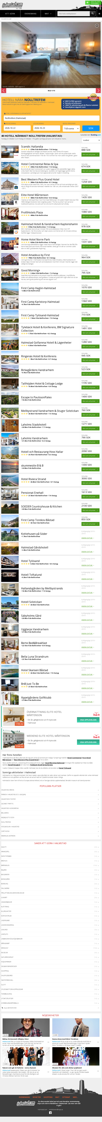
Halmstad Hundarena (10, 808)
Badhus (4, 861)
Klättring (5, 907)
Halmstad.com (6, 19)
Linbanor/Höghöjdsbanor (11, 939)
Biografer (5, 874)
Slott (3, 985)
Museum (4, 953)
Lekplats (4, 934)
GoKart (4, 897)
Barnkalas (5, 865)
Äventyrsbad (6, 856)
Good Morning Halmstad (54, 763)
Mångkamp (5, 943)
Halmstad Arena (7, 790)
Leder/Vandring (7, 925)
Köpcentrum (6, 916)
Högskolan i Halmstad (10, 827)
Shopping (5, 971)
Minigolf (4, 948)
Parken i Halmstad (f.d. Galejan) (13, 794)
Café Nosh (5, 831)
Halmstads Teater (8, 799)
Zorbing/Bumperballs (10, 1003)
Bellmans (5, 813)
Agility (3, 847)
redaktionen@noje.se (56, 1109)
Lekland (4, 930)
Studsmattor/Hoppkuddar (12, 989)
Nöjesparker (6, 962)
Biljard (4, 870)
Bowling (4, 884)
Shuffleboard (7, 975)
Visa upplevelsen (88, 720)
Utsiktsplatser (7, 998)
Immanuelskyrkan (8, 836)
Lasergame (5, 920)
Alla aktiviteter (10, 1008)
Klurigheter (6, 911)
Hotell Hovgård (14, 765)
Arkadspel (5, 852)
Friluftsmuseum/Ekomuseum (12, 893)
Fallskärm (5, 888)
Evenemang (30, 13)
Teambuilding (6, 994)
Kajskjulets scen (7, 817)
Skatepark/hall (7, 980)
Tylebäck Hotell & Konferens (41, 765)
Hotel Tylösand (65, 768)
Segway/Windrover (9, 966)
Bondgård (5, 879)
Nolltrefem (6, 822)
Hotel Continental (74, 758)
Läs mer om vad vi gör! (68, 1104)
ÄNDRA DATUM (87, 538)
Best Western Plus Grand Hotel (26, 760)
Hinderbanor (6, 902)
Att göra (10, 13)
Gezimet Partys (7, 804)
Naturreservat (7, 957)
